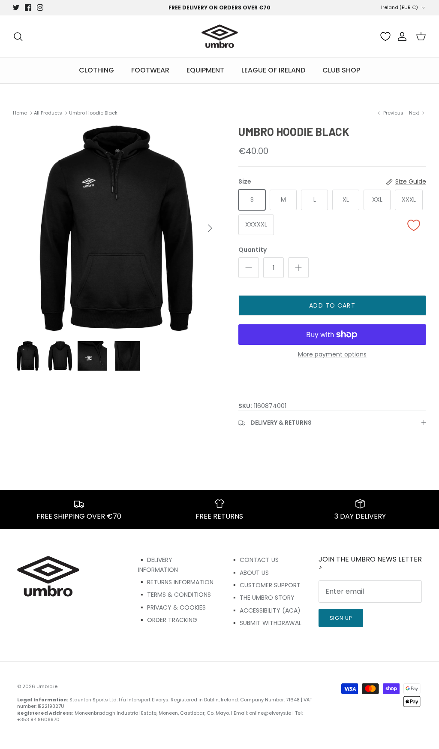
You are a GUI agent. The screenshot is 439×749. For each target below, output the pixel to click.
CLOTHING (96, 70)
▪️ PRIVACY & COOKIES (172, 607)
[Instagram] (40, 7)
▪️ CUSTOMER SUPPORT (266, 585)
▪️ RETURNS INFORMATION (175, 582)
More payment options (332, 354)
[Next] (210, 228)
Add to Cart (332, 305)
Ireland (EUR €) (399, 7)
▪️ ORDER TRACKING (167, 620)
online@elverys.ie (270, 713)
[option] (116, 228)
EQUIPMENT (205, 70)
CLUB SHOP (341, 70)
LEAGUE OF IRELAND (273, 70)
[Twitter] (16, 7)
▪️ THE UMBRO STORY (263, 597)
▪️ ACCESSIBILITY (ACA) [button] (266, 610)
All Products (48, 112)
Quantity (252, 250)
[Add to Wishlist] (413, 225)
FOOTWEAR (150, 70)
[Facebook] (28, 7)
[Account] (400, 36)
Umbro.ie (46, 686)
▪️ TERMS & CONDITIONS (174, 594)
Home (20, 112)
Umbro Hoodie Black (93, 112)
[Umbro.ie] (219, 36)
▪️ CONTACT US (255, 560)
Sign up (341, 618)
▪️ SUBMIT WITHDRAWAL (266, 623)
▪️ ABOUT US (250, 572)
